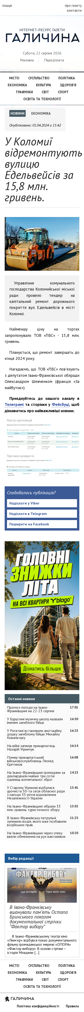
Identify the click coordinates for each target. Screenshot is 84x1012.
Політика (66, 78)
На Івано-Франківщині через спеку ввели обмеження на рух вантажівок (36, 835)
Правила (72, 1006)
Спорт (63, 92)
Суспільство (38, 78)
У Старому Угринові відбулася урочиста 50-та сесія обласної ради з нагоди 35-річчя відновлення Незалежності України (36, 792)
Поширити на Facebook (29, 524)
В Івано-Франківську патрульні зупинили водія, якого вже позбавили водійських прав (36, 821)
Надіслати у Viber (24, 503)
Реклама (27, 60)
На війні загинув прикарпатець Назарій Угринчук (31, 747)
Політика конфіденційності (38, 1006)
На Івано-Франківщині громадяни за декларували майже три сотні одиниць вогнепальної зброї (36, 776)
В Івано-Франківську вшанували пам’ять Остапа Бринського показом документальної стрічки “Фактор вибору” (39, 917)
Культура (43, 85)
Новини (17, 113)
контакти (74, 10)
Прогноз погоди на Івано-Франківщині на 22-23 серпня (30, 709)
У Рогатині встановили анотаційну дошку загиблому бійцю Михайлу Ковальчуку (34, 734)
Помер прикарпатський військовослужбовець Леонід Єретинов (30, 761)
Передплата (54, 60)
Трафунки (24, 92)
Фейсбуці (60, 404)
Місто (14, 78)
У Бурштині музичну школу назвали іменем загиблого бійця (35, 721)
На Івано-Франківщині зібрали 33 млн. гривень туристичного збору (34, 808)
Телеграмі (14, 404)
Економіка (17, 85)
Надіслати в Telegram (28, 513)
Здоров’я (68, 85)
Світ (45, 92)
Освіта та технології (42, 99)
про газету (73, 5)
